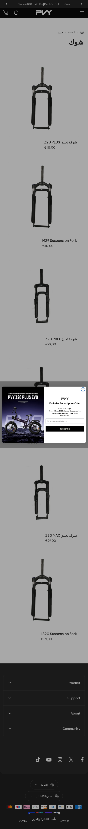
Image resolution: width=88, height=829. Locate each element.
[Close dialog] (83, 389)
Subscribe (65, 428)
